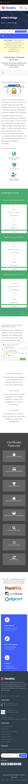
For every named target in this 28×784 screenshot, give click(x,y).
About (3, 780)
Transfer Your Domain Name (10, 731)
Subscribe (22, 755)
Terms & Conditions (21, 780)
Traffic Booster (6, 734)
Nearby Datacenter (7, 739)
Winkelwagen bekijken (21, 31)
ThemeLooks (10, 703)
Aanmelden (4, 31)
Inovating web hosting (12, 712)
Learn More (4, 693)
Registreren (10, 31)
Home (3, 23)
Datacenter (5, 729)
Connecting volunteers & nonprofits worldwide (13, 719)
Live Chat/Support (7, 726)
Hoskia (16, 775)
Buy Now (14, 232)
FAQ (7, 780)
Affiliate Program (6, 736)
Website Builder (6, 741)
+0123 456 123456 (6, 2)
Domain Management (12, 705)
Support (12, 780)
